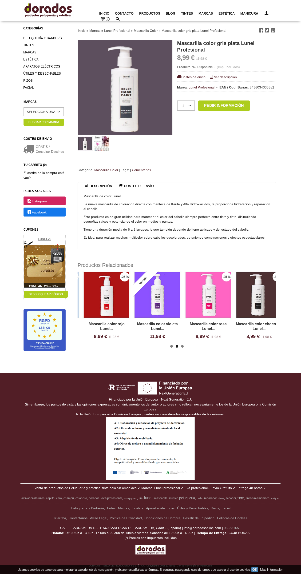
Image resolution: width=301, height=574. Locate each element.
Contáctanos (78, 518)
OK (254, 569)
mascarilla (160, 498)
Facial (28, 87)
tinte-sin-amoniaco (257, 498)
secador (231, 498)
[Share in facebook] (261, 30)
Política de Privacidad (126, 518)
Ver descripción (225, 77)
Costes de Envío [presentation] (138, 186)
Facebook (39, 212)
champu (68, 498)
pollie (199, 498)
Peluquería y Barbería (43, 38)
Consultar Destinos (50, 151)
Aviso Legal (98, 518)
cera (59, 498)
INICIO (104, 13)
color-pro (81, 498)
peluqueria (187, 498)
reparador (210, 498)
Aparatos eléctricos (41, 66)
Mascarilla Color (106, 170)
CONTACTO (124, 13)
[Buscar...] (117, 19)
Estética (31, 59)
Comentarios (141, 170)
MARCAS (205, 13)
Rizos (28, 80)
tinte (241, 498)
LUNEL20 (44, 239)
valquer (275, 498)
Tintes (28, 45)
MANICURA (249, 13)
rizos (221, 498)
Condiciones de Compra (162, 518)
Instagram (39, 201)
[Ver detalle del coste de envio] (30, 149)
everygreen (130, 498)
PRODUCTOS (149, 13)
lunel (148, 498)
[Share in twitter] (267, 30)
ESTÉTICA (226, 13)
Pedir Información (224, 105)
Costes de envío (193, 77)
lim (141, 498)
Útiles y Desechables (42, 73)
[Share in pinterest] (273, 30)
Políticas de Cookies (232, 518)
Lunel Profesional (201, 87)
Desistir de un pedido (198, 518)
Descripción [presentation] (100, 186)
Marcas (29, 52)
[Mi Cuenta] (266, 13)
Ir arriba (60, 518)
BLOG (170, 13)
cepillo (50, 498)
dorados (94, 498)
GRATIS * (43, 147)
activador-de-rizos (32, 498)
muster (173, 498)
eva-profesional (111, 498)
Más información (271, 569)
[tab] (98, 186)
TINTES (187, 13)
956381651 (232, 528)
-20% (57, 253)
